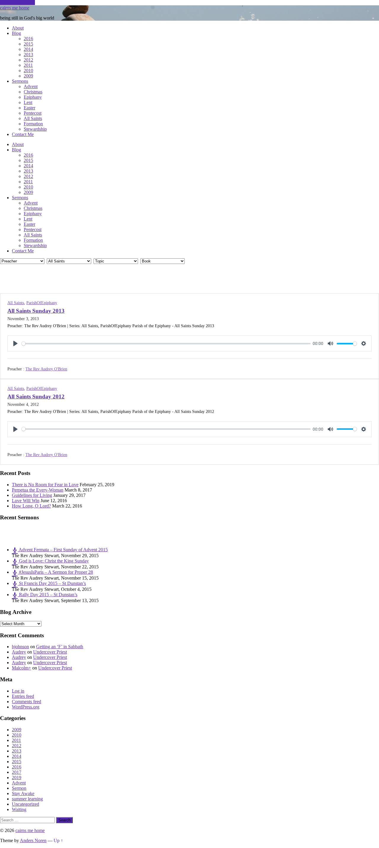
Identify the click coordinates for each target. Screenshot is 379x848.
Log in (18, 690)
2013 (28, 54)
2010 (28, 70)
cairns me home (14, 7)
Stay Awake (23, 793)
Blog (16, 33)
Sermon (19, 788)
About (18, 27)
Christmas (33, 91)
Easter (29, 107)
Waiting (19, 809)
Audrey (19, 651)
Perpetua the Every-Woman (37, 489)
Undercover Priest (50, 651)
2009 (28, 75)
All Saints (33, 118)
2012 (28, 59)
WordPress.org (25, 706)
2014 (28, 49)
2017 (16, 772)
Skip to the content (17, 2)
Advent (31, 86)
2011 (28, 65)
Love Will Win (25, 500)
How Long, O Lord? (31, 505)
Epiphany (33, 97)
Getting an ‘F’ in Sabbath (59, 646)
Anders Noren (33, 840)
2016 (28, 38)
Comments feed (26, 701)
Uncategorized (25, 804)
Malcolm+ (21, 667)
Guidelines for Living (32, 495)
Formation (33, 123)
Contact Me (23, 134)
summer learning (27, 798)
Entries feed (23, 696)
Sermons (20, 81)
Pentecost (32, 113)
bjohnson (20, 646)
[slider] (166, 343)
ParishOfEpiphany (41, 303)
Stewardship (35, 129)
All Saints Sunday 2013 (36, 311)
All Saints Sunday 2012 (36, 396)
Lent (28, 102)
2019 (16, 777)
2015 (28, 43)
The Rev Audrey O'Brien (46, 369)
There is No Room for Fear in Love (45, 484)
